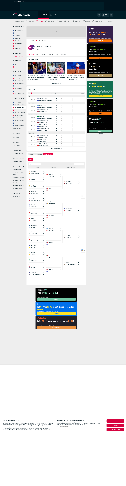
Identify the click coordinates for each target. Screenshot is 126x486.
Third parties (47, 429)
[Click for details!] (56, 99)
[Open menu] (111, 15)
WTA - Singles (42, 40)
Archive (63, 54)
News (37, 54)
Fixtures (50, 54)
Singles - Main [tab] (48, 154)
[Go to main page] (22, 15)
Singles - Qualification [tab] (35, 154)
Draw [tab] (30, 159)
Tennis (32, 40)
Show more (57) (17, 128)
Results (44, 54)
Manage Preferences (115, 429)
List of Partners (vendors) (63, 426)
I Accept (115, 420)
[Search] (99, 15)
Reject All (115, 425)
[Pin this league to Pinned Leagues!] (50, 46)
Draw (57, 54)
